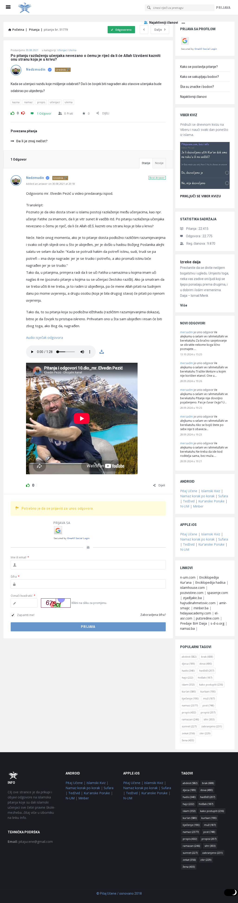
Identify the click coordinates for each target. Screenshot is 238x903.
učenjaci (55, 102)
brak (207, 656)
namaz (28, 102)
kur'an (189, 691)
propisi (208, 712)
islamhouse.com (192, 587)
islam (188, 684)
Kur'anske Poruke (211, 501)
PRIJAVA (223, 8)
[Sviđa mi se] (12, 112)
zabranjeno (211, 726)
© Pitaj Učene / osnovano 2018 (119, 893)
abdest (189, 656)
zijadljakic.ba (192, 598)
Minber (198, 506)
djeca (188, 663)
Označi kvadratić (23, 596)
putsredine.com (207, 618)
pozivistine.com (191, 592)
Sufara (223, 496)
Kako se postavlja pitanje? (199, 67)
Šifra (15, 577)
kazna (16, 102)
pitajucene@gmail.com (30, 841)
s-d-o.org (217, 623)
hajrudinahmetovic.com (197, 603)
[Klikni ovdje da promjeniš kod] (56, 603)
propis (41, 102)
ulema (69, 102)
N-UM (184, 506)
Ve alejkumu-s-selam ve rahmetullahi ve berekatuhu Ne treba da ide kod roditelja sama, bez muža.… (204, 449)
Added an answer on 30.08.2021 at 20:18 (50, 183)
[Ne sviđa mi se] (23, 112)
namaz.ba (187, 628)
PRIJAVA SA (61, 523)
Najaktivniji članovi (163, 22)
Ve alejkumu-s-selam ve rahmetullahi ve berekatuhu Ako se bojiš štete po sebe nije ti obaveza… (204, 423)
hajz (187, 677)
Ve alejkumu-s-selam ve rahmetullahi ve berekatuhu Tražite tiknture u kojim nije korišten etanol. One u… (204, 369)
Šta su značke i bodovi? (197, 87)
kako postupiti (211, 684)
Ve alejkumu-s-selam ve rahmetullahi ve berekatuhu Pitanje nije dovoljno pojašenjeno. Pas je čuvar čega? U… (204, 396)
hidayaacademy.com (195, 613)
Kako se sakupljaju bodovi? (199, 77)
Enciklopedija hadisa (210, 582)
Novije (159, 163)
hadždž (206, 670)
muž (209, 698)
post (208, 705)
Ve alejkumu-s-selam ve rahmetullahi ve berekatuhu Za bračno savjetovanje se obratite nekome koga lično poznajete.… (204, 340)
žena (188, 740)
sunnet (189, 726)
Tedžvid (189, 501)
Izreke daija (190, 262)
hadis (188, 670)
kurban (207, 691)
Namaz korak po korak (197, 496)
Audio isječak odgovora (44, 337)
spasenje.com (217, 592)
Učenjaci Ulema (66, 50)
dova (205, 663)
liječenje (190, 698)
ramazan (190, 719)
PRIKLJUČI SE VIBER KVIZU (200, 196)
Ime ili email (20, 557)
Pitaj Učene (188, 491)
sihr (209, 719)
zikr (204, 733)
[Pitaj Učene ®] (40, 7)
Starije (146, 163)
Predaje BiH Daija (193, 623)
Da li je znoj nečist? (31, 141)
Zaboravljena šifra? (153, 615)
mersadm (186, 332)
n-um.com (187, 577)
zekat (188, 733)
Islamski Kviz (210, 491)
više (183, 305)
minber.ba (201, 608)
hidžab (205, 677)
